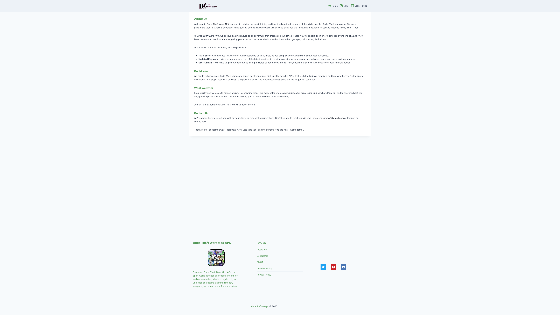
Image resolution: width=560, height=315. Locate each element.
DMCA (260, 262)
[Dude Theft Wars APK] (208, 5)
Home (335, 6)
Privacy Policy (264, 274)
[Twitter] (323, 267)
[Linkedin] (343, 267)
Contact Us (262, 255)
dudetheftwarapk (260, 306)
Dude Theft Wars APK (218, 24)
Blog (346, 6)
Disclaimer (262, 249)
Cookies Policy (264, 268)
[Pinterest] (333, 267)
